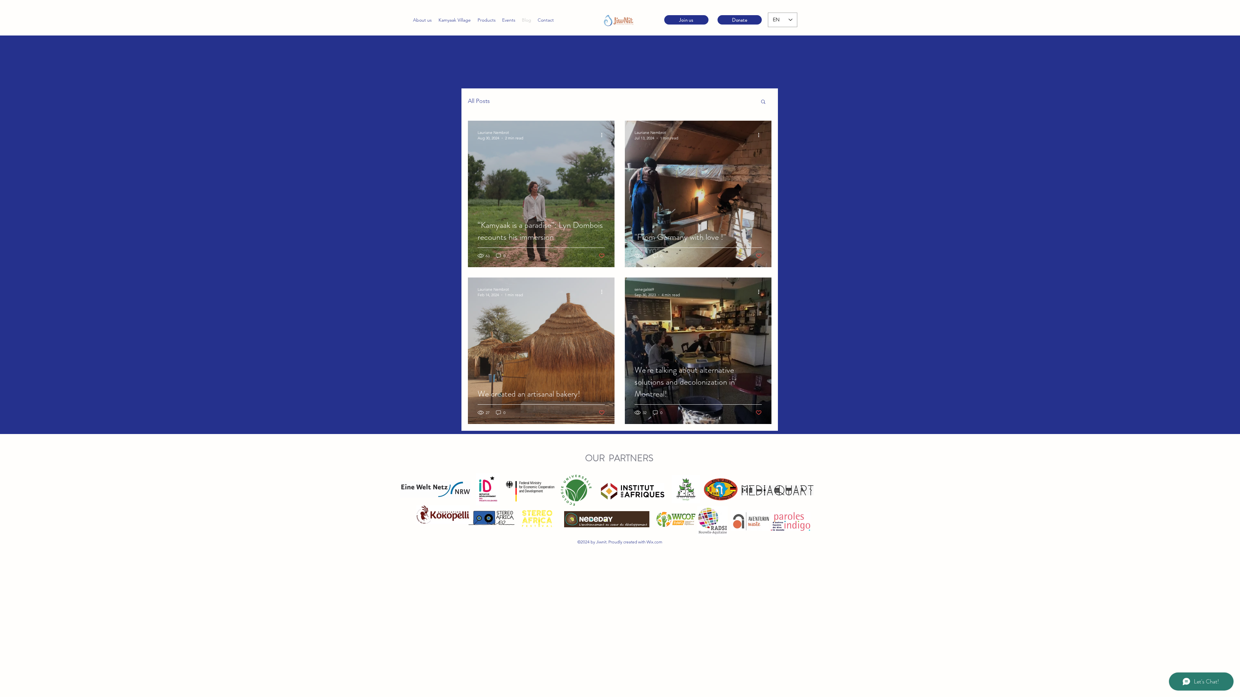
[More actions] (604, 135)
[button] (763, 102)
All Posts (479, 101)
